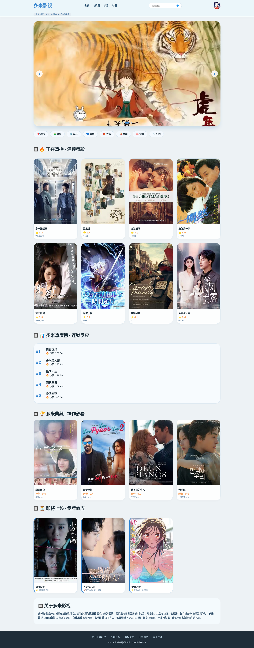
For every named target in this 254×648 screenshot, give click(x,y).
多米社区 (115, 636)
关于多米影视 (99, 636)
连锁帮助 (143, 636)
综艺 (106, 5)
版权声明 (129, 636)
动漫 (114, 5)
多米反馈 (157, 636)
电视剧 (96, 5)
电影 (86, 5)
